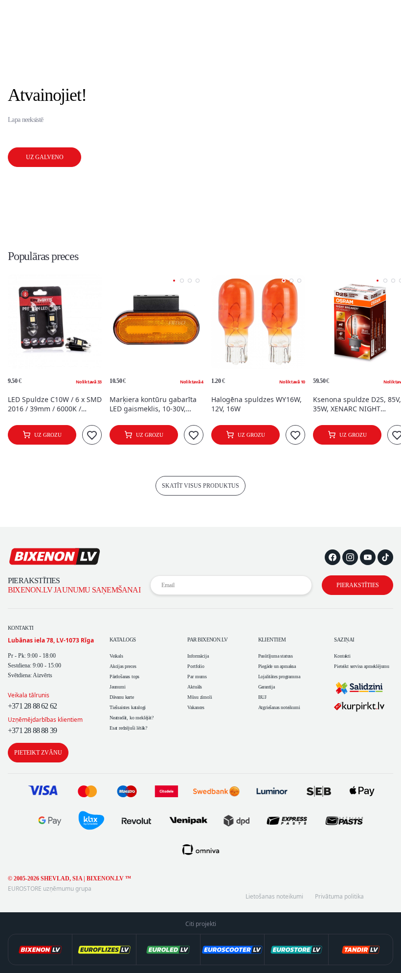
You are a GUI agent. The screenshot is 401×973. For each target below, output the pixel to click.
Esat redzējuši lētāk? (128, 728)
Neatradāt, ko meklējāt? (132, 717)
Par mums (196, 676)
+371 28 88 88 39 (32, 730)
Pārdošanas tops (124, 676)
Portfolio (195, 666)
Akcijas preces (123, 666)
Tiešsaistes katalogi (128, 707)
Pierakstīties (357, 585)
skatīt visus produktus (200, 485)
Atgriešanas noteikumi (279, 707)
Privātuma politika (339, 897)
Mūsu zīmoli (199, 697)
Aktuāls (194, 686)
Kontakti (342, 656)
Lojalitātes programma (279, 676)
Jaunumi (118, 686)
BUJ (262, 697)
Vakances (195, 707)
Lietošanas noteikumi (274, 897)
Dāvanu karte (122, 697)
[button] (174, 281)
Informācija (197, 656)
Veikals (116, 656)
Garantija (266, 686)
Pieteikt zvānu (38, 752)
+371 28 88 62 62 (32, 706)
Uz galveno (45, 157)
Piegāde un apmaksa (277, 666)
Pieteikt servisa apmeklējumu (361, 666)
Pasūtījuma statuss (275, 656)
